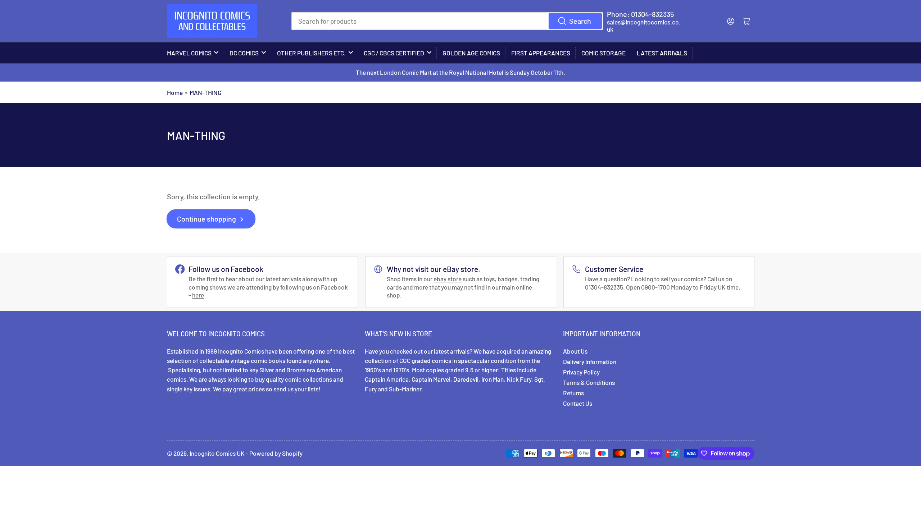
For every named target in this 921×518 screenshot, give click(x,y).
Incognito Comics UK (217, 453)
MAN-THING (206, 92)
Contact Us (577, 403)
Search (580, 21)
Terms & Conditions (589, 382)
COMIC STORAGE (603, 52)
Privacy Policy (581, 372)
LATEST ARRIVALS (662, 52)
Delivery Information (589, 361)
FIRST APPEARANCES (540, 52)
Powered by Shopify (276, 453)
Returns (573, 392)
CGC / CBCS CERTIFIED (394, 52)
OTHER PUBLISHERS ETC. (311, 52)
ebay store (448, 278)
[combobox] (447, 20)
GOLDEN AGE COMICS (471, 52)
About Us (575, 351)
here (198, 295)
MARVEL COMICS (189, 52)
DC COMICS (244, 52)
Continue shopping (206, 218)
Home (175, 92)
